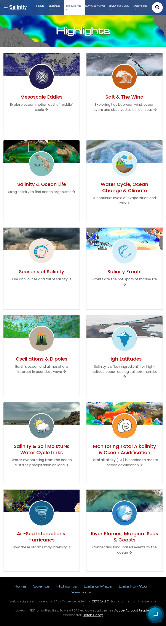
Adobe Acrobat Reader (132, 610)
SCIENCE (54, 6)
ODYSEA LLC (100, 601)
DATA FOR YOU (119, 6)
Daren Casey (93, 615)
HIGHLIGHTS (73, 6)
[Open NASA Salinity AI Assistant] (155, 614)
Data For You (133, 586)
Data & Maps (98, 586)
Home (20, 586)
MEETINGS (140, 6)
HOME (40, 6)
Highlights (66, 586)
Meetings (81, 592)
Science (41, 586)
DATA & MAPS (95, 6)
